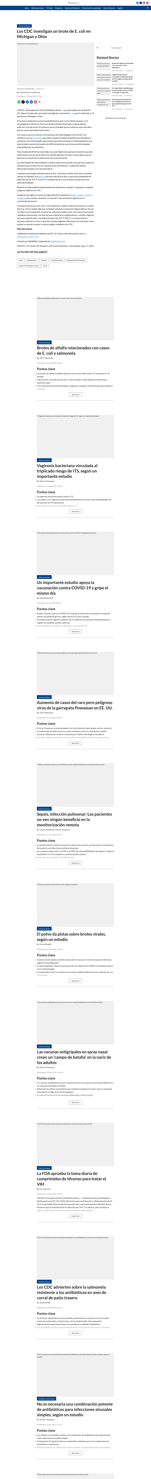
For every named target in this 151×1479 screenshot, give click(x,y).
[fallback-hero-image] (104, 66)
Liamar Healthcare (47, 829)
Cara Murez (35, 92)
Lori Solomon (45, 1189)
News (21, 260)
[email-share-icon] (35, 103)
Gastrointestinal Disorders (75, 260)
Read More (75, 395)
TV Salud (49, 8)
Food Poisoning (56, 260)
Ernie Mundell (45, 944)
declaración (37, 138)
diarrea (41, 176)
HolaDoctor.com (58, 241)
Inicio (27, 8)
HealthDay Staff (46, 598)
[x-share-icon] (23, 103)
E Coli (45, 266)
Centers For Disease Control (29, 266)
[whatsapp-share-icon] (19, 103)
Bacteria (44, 260)
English (120, 8)
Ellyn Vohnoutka (46, 358)
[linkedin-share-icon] (31, 103)
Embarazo (58, 8)
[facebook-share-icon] (27, 103)
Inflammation (32, 260)
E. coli (72, 113)
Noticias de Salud (37, 8)
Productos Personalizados (91, 8)
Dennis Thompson (47, 481)
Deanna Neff (45, 1302)
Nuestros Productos (72, 8)
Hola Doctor (25, 92)
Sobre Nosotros (109, 8)
